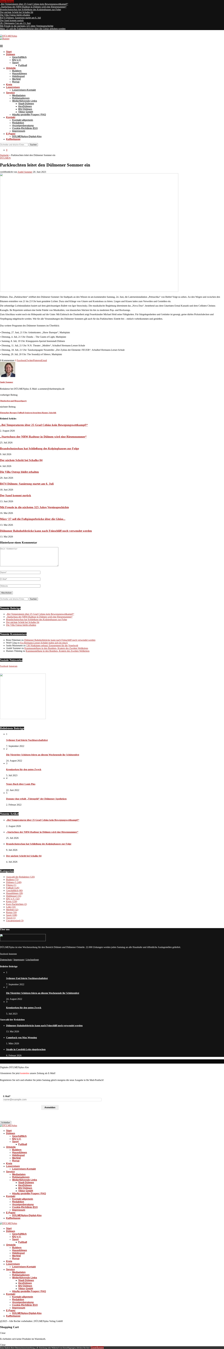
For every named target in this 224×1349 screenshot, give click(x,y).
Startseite (4, 155)
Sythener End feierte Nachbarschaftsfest (27, 740)
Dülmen (10, 54)
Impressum (18, 131)
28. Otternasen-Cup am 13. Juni (15, 23)
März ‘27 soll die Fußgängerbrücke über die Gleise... (32, 519)
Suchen (33, 145)
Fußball (22, 65)
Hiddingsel (18, 76)
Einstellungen (97, 1347)
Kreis (9, 84)
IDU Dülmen (25, 109)
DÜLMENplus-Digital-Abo (27, 136)
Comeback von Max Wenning (21, 1037)
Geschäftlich (19, 57)
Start (9, 51)
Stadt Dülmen (26, 103)
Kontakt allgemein (22, 120)
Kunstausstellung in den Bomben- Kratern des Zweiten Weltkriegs (56, 648)
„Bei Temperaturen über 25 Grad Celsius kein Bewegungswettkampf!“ (34, 4)
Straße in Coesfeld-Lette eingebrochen (26, 1049)
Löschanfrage (32, 959)
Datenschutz (6, 959)
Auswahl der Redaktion (20, 877)
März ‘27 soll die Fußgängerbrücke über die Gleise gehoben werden (33, 28)
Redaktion (18, 123)
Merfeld (16, 79)
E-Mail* (7, 1096)
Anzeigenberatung (23, 125)
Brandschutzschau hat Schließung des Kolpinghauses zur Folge (30, 9)
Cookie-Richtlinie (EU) (25, 128)
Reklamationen (21, 98)
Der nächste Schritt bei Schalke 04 (16, 12)
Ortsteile (11, 68)
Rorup (16, 82)
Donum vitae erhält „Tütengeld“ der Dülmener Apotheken (36, 798)
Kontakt (10, 117)
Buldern (16, 71)
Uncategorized (14, 920)
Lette (11, 907)
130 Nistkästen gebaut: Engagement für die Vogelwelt (52, 645)
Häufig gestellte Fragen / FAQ (29, 114)
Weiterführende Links (24, 101)
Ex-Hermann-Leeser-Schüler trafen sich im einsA (44, 642)
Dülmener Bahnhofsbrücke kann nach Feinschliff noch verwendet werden (46, 530)
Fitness (11, 885)
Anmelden (49, 1107)
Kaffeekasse (13, 139)
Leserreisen (13, 87)
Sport (15, 62)
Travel (11, 918)
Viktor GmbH (25, 112)
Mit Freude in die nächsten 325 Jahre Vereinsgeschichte (26, 26)
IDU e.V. (16, 60)
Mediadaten (19, 95)
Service (10, 92)
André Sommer (25, 172)
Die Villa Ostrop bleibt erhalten (15, 15)
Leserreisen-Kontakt (24, 90)
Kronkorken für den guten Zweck (23, 769)
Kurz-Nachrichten (16, 904)
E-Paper (10, 133)
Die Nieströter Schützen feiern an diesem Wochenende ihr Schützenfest (42, 754)
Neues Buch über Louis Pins (20, 784)
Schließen (5, 1122)
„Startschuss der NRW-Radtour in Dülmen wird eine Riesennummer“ (33, 6)
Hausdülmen (19, 73)
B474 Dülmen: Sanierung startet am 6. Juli (20, 17)
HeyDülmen (25, 106)
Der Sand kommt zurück (12, 20)
